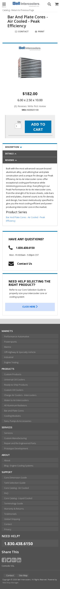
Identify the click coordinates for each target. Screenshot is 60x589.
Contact (23, 31)
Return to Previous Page (23, 10)
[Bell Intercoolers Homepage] (26, 4)
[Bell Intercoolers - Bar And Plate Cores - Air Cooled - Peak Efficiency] (30, 48)
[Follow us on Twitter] (9, 560)
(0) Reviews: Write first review (30, 106)
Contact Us (24, 263)
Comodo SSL (8, 565)
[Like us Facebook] (4, 560)
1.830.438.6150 (25, 248)
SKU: (24, 109)
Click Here (29, 306)
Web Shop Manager (10, 582)
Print (41, 31)
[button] (49, 4)
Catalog (6, 10)
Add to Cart (38, 127)
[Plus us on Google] (14, 560)
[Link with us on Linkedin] (19, 560)
